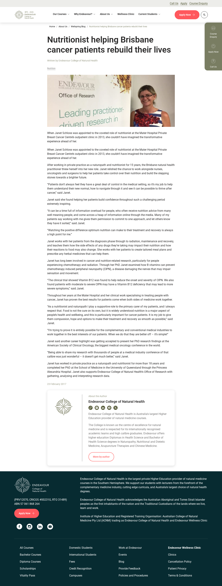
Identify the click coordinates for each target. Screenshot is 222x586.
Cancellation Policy (179, 561)
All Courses (26, 547)
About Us (105, 14)
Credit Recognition (80, 568)
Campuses (75, 575)
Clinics (172, 554)
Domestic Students (80, 547)
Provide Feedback (129, 568)
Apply (183, 3)
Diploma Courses (30, 561)
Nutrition (51, 68)
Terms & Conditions (180, 575)
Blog (121, 561)
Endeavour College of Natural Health (78, 60)
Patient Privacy (177, 568)
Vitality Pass (27, 575)
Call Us (174, 3)
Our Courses (59, 14)
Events (123, 554)
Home (52, 26)
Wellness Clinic (125, 14)
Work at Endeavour (130, 547)
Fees (72, 561)
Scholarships (28, 568)
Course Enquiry (198, 3)
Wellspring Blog (78, 26)
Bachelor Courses (30, 554)
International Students (82, 554)
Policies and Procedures (133, 575)
